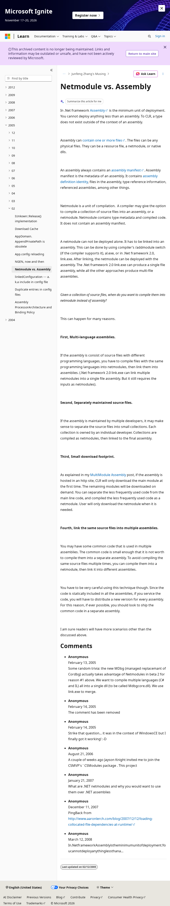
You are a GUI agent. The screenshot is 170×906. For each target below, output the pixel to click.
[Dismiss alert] (161, 8)
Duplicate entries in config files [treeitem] (33, 292)
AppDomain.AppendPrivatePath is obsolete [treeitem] (30, 241)
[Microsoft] (7, 36)
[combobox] (28, 78)
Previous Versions (39, 897)
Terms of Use (12, 903)
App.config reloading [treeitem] (29, 254)
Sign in (160, 36)
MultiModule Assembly (108, 475)
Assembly (97, 110)
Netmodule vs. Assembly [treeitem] (33, 269)
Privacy (95, 897)
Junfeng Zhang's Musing (89, 74)
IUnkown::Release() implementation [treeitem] (28, 218)
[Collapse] (51, 70)
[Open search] (149, 36)
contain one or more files (102, 140)
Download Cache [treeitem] (26, 229)
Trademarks (34, 903)
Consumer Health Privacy (125, 897)
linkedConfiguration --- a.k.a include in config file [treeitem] (32, 279)
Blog (59, 897)
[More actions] (163, 74)
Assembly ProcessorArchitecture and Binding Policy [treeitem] (33, 307)
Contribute (77, 897)
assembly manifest (126, 170)
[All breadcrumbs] (64, 74)
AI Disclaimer (12, 897)
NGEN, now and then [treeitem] (29, 262)
